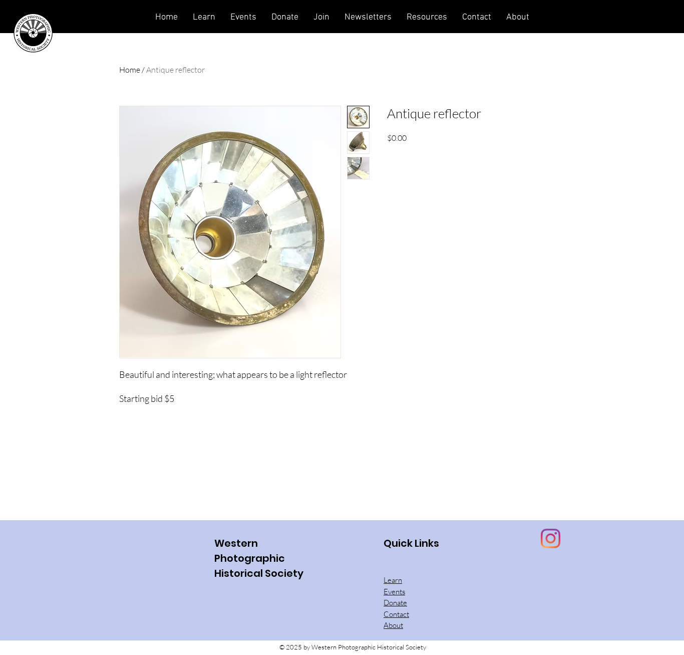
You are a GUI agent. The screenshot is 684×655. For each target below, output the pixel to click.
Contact (396, 614)
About (393, 625)
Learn (393, 580)
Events (394, 591)
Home (129, 70)
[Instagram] (550, 538)
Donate (395, 602)
